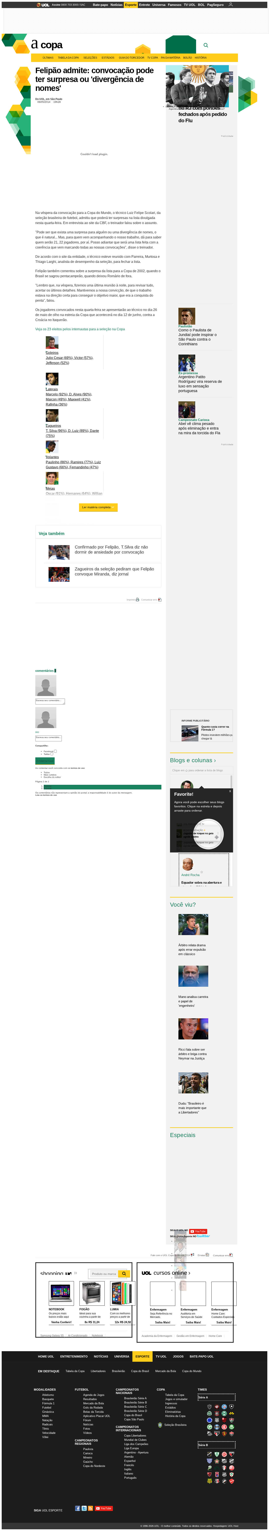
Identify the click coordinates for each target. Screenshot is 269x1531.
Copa (51, 45)
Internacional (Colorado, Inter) (224, 1426)
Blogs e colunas (191, 760)
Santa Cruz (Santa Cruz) (217, 1481)
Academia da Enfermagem (157, 1336)
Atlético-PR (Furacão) (217, 1406)
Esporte (131, 5)
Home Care (215, 1336)
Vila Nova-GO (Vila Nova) (231, 1481)
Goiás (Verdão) (209, 1426)
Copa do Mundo (191, 1371)
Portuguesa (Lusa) (231, 1474)
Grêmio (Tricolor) (217, 1426)
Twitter (47, 754)
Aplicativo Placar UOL (96, 1416)
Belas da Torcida (93, 1411)
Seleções (90, 57)
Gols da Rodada (93, 1407)
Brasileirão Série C (135, 1406)
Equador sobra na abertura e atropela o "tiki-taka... (201, 885)
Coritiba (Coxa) (224, 1413)
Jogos (178, 1356)
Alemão (128, 1456)
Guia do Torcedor (131, 57)
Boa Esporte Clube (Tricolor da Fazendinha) (217, 1461)
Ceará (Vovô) (231, 1461)
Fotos (86, 1428)
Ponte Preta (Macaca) (224, 1474)
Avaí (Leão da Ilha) (209, 1461)
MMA (45, 1416)
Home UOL (46, 1356)
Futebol (46, 1407)
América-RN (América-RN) (224, 1454)
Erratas (201, 1255)
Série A (203, 1397)
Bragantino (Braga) (224, 1461)
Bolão (187, 57)
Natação (47, 1420)
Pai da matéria (170, 57)
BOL (201, 5)
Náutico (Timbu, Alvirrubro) (231, 1467)
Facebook (48, 751)
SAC (82, 4)
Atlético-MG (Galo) (209, 1406)
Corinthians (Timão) (217, 1413)
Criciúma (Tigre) (231, 1413)
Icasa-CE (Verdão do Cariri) (217, 1467)
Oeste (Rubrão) (209, 1474)
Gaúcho (88, 1461)
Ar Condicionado (77, 1335)
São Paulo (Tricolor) (217, 1433)
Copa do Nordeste (94, 1466)
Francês (129, 1465)
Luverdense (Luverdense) (209, 1467)
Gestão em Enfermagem (190, 1336)
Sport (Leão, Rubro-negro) (224, 1433)
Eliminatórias (173, 1411)
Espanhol (130, 1460)
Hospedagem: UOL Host (225, 1526)
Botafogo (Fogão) (231, 1406)
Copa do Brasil (140, 1371)
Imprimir (131, 599)
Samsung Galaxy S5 (52, 1335)
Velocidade (48, 1432)
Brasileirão (118, 1371)
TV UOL (189, 5)
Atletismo (48, 1395)
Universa (158, 5)
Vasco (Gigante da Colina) (224, 1481)
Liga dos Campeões (136, 1444)
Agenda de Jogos (93, 1395)
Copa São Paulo (134, 1419)
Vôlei (45, 1437)
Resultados (90, 1399)
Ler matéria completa (96, 507)
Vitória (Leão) (231, 1433)
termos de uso (78, 768)
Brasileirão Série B (135, 1402)
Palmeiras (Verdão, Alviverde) (231, 1426)
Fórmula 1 (48, 1403)
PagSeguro (215, 5)
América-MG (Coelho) (217, 1454)
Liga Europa (131, 1448)
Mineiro (87, 1457)
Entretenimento (74, 1356)
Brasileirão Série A (135, 1398)
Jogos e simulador (176, 1399)
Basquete (48, 1399)
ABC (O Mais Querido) (209, 1454)
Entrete (144, 5)
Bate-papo (100, 5)
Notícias (117, 5)
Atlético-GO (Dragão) (231, 1454)
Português (130, 1477)
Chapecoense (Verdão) (209, 1413)
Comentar (45, 761)
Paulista (88, 1449)
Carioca (87, 1453)
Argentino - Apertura (136, 1452)
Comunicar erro (149, 599)
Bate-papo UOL (202, 1356)
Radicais (47, 1424)
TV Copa (152, 57)
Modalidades (45, 1389)
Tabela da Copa (68, 57)
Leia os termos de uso (46, 795)
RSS (91, 1508)
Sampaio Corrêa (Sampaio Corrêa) (209, 1481)
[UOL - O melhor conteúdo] (42, 6)
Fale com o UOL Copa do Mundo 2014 (170, 1255)
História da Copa (175, 1416)
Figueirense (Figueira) (217, 1420)
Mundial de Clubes (135, 1439)
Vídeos (87, 1432)
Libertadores (98, 1371)
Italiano (128, 1473)
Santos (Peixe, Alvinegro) (209, 1433)
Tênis (45, 1428)
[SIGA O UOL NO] (198, 1233)
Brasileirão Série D (135, 1411)
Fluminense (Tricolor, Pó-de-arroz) (231, 1420)
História (201, 57)
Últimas (48, 57)
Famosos (174, 5)
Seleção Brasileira (175, 1424)
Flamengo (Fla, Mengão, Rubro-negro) (224, 1420)
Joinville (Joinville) (224, 1467)
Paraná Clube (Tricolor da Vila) (217, 1474)
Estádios (108, 57)
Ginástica (48, 1411)
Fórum (87, 1420)
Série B (203, 1445)
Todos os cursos (219, 1271)
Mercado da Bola (165, 1371)
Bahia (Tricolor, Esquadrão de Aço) (224, 1406)
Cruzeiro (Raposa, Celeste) (209, 1420)
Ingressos (171, 1403)
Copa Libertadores (135, 1435)
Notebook (97, 1335)
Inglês (128, 1469)
